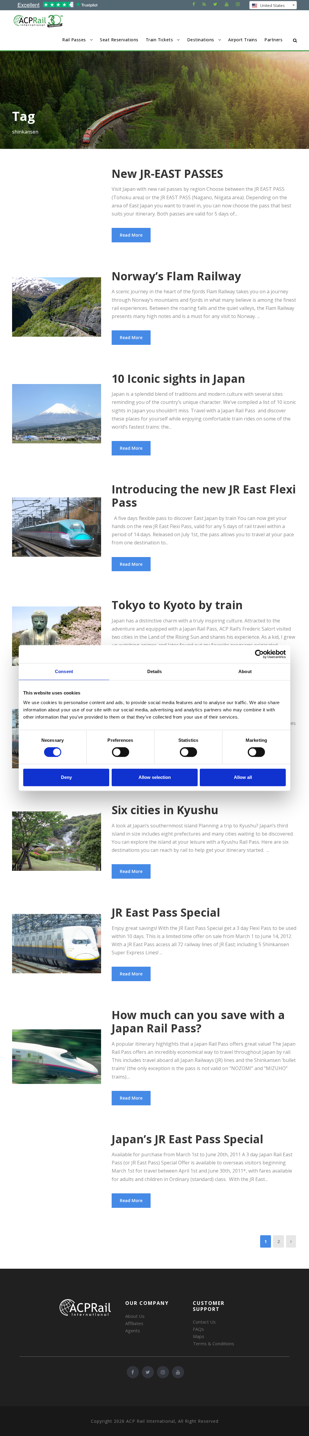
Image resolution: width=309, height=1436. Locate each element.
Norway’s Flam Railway (176, 276)
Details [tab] (154, 671)
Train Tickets (159, 40)
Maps (198, 1336)
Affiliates (134, 1323)
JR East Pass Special (166, 912)
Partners (273, 40)
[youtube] (226, 4)
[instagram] (238, 4)
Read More (131, 235)
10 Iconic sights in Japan (178, 378)
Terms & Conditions (213, 1343)
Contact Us (204, 1322)
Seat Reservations (119, 40)
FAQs (198, 1329)
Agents (132, 1330)
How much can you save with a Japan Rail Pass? (198, 1021)
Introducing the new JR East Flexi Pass (204, 495)
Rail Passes (74, 40)
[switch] (120, 752)
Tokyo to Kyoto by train (177, 605)
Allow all (243, 777)
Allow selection (155, 777)
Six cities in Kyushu (165, 809)
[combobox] (273, 5)
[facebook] (194, 4)
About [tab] (245, 671)
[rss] (204, 4)
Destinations (200, 40)
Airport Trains (242, 40)
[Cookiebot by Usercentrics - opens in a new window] (259, 654)
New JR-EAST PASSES (167, 173)
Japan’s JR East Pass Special (187, 1139)
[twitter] (215, 4)
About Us (135, 1316)
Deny (66, 777)
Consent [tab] (64, 671)
